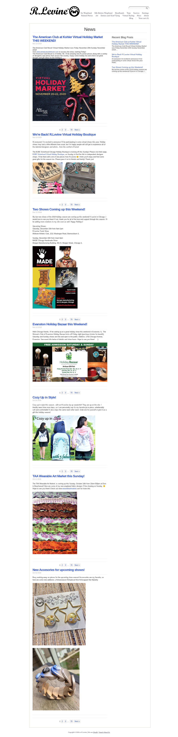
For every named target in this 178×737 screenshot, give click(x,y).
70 (71, 130)
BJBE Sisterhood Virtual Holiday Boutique (48, 154)
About (146, 15)
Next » (77, 130)
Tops (129, 13)
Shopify (95, 732)
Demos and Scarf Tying (110, 15)
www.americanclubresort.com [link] (47, 52)
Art (97, 15)
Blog (131, 18)
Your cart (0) (144, 18)
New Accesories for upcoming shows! (59, 570)
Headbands (119, 13)
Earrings (145, 13)
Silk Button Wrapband (103, 13)
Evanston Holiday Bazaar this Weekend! (60, 324)
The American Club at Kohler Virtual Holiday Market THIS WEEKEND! (126, 43)
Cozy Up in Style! (44, 397)
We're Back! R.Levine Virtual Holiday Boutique (64, 134)
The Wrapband (86, 13)
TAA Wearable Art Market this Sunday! (58, 476)
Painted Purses (87, 15)
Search (101, 732)
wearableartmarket (69, 489)
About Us (107, 732)
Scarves (136, 13)
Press (139, 15)
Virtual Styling (128, 15)
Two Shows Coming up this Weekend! (59, 209)
